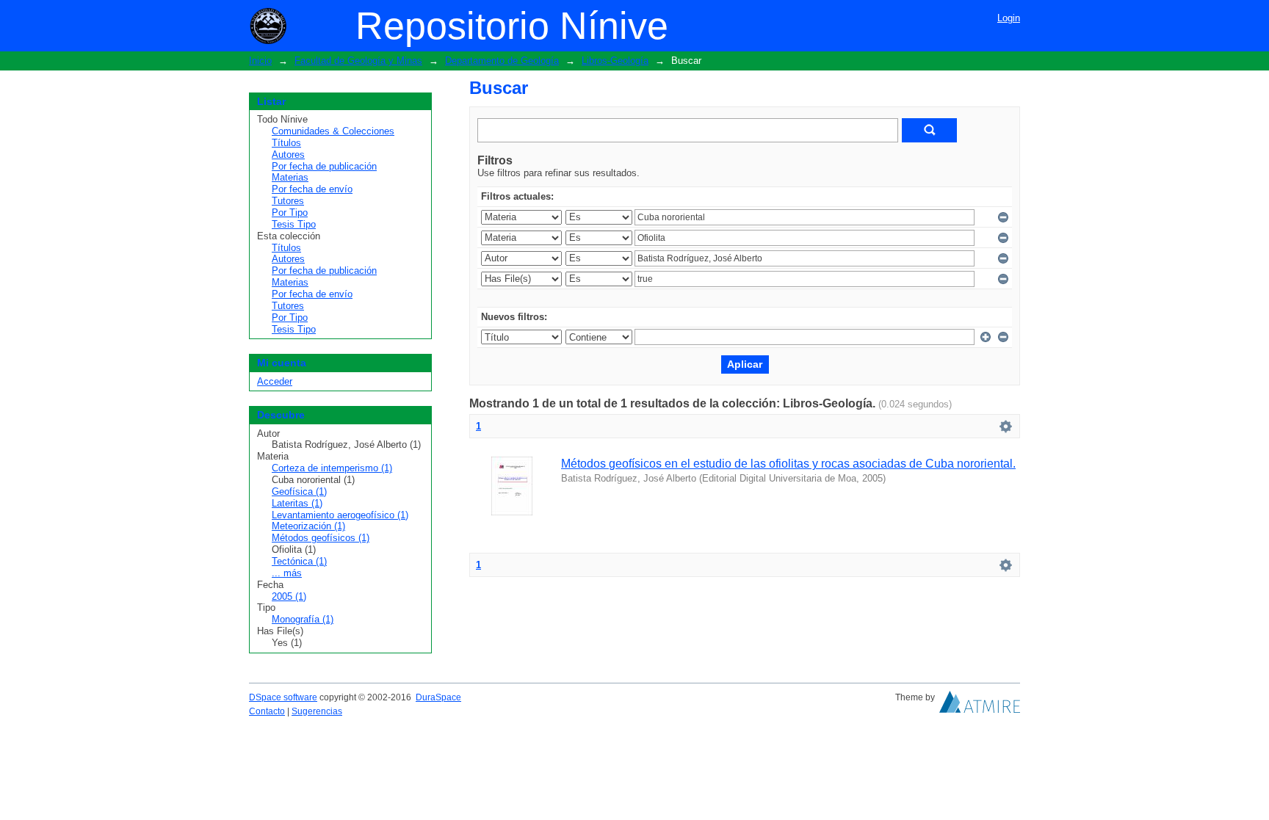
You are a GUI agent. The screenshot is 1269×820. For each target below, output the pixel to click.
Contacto (267, 711)
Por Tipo (290, 212)
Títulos (286, 142)
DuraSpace (438, 697)
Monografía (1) (302, 619)
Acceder (274, 381)
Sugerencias (317, 711)
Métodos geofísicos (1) (320, 537)
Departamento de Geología (502, 60)
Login (1008, 17)
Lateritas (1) (297, 503)
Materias (290, 177)
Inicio (260, 60)
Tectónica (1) (299, 561)
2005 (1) (289, 596)
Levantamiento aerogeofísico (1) (340, 514)
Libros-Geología (615, 60)
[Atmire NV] (979, 705)
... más (287, 572)
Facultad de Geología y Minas (358, 60)
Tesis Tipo (294, 224)
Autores (288, 154)
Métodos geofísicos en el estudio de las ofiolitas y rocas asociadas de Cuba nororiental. (788, 463)
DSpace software (283, 697)
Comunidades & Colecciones (333, 131)
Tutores (288, 200)
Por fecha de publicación (324, 166)
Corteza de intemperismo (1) (332, 468)
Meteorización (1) (308, 525)
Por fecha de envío (312, 189)
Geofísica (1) (299, 491)
